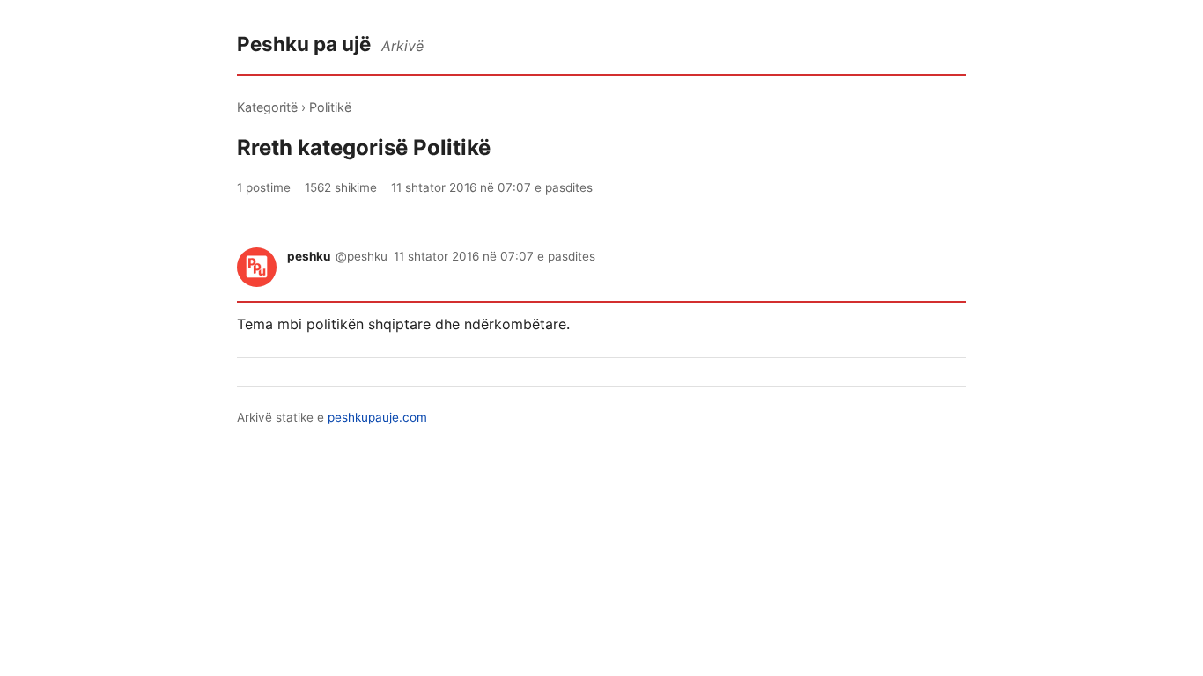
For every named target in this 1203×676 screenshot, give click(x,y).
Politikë (330, 106)
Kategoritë (267, 106)
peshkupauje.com (377, 417)
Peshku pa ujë (304, 43)
